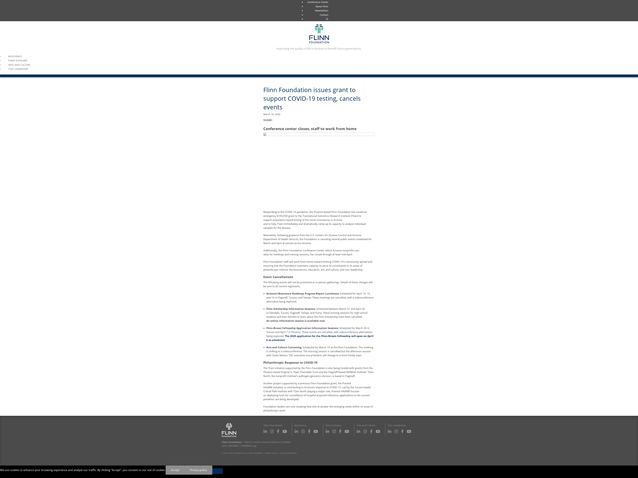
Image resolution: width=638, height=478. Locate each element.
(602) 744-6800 (230, 445)
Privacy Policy (271, 453)
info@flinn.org (248, 445)
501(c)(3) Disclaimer (288, 453)
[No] (217, 471)
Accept (175, 470)
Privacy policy (198, 470)
